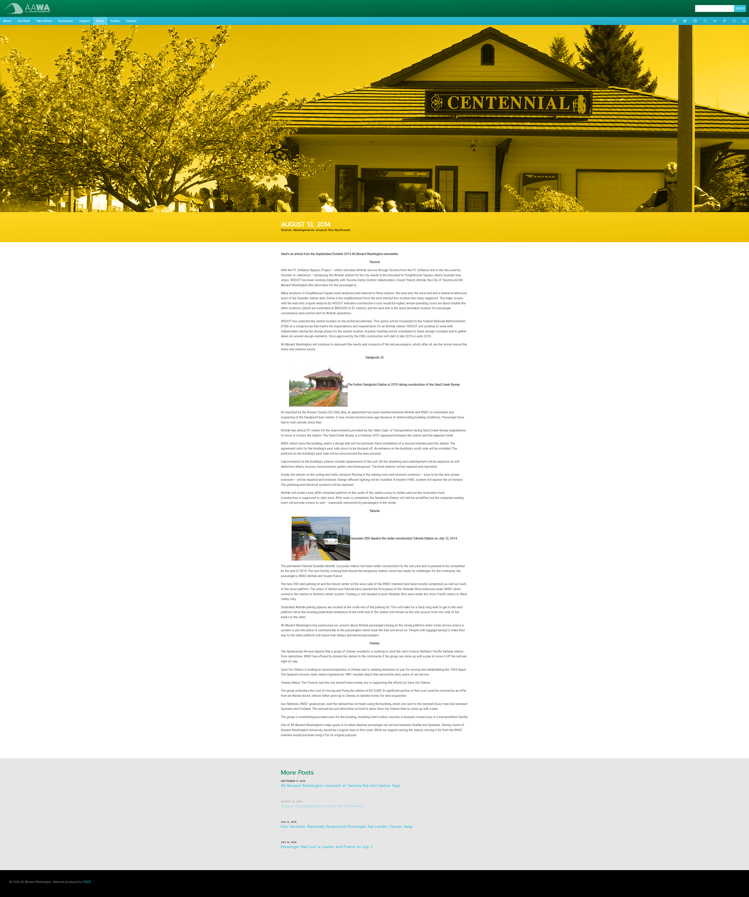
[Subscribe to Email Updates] (744, 21)
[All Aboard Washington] (26, 8)
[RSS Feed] (734, 21)
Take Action (44, 21)
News (100, 21)
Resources (65, 21)
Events (115, 21)
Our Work (23, 21)
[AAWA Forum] (674, 21)
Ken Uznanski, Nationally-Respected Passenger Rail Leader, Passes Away (347, 826)
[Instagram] (705, 21)
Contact (131, 21)
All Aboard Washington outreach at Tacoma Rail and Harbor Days (340, 785)
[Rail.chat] (724, 21)
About (7, 21)
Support (84, 21)
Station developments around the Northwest (322, 806)
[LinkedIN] (714, 21)
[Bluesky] (685, 21)
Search (740, 8)
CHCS (87, 882)
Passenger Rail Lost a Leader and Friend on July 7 (326, 847)
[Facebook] (695, 21)
